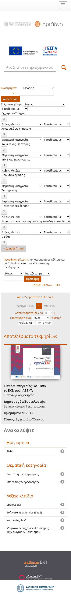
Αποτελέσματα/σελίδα (29, 313)
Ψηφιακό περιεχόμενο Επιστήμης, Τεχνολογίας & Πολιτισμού (28, 530)
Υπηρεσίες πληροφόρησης (23, 482)
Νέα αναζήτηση (13, 248)
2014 (10, 451)
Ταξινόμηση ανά (20, 318)
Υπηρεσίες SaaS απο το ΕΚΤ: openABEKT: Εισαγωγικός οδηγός (25, 390)
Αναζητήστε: (9, 88)
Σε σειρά (56, 318)
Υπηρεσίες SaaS (17, 520)
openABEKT (14, 504)
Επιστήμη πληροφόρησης (23, 474)
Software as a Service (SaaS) (24, 512)
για (14, 93)
